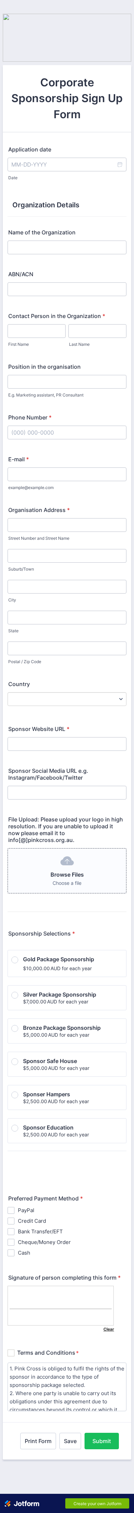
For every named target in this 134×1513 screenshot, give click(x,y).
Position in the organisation (44, 366)
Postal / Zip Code (24, 661)
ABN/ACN (20, 274)
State (13, 630)
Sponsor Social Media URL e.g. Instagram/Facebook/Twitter (48, 774)
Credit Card (32, 1221)
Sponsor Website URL (38, 728)
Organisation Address (39, 510)
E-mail (18, 459)
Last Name (79, 344)
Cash (24, 1252)
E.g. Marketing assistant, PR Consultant (45, 395)
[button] (119, 164)
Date (13, 177)
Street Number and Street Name (38, 538)
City (12, 599)
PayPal (26, 1210)
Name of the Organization (42, 232)
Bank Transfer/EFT (40, 1231)
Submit (101, 1441)
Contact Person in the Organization (56, 316)
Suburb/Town (21, 569)
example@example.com (31, 487)
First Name (18, 344)
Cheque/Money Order (44, 1242)
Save (70, 1441)
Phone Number (30, 417)
